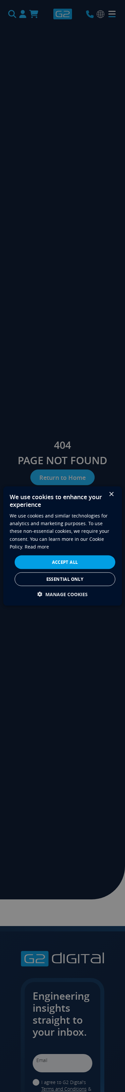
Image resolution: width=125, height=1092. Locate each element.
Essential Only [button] (65, 579)
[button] (62, 594)
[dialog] (62, 546)
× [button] (111, 494)
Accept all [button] (65, 562)
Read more (37, 546)
